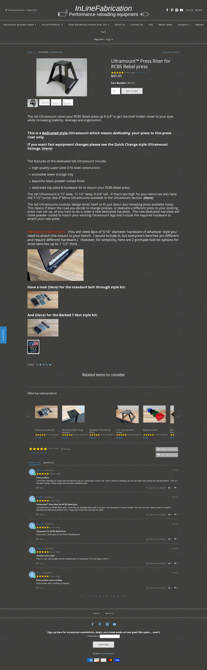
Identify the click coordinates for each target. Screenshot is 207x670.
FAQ (151, 24)
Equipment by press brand (19, 24)
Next (177, 52)
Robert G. (40, 470)
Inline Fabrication (106, 653)
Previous (168, 52)
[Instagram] (177, 10)
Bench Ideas (165, 24)
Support (184, 24)
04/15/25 (175, 573)
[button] (3, 335)
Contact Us (137, 24)
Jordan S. (39, 548)
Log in (109, 39)
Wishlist (199, 10)
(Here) (47, 148)
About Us (109, 613)
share (41, 488)
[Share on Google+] (47, 364)
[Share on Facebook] (37, 364)
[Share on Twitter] (40, 364)
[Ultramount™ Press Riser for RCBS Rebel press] (61, 60)
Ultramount (56, 52)
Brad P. (39, 573)
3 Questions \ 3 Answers (39, 453)
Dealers (199, 24)
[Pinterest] (172, 10)
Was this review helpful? (156, 488)
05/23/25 (175, 548)
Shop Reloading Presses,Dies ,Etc (88, 24)
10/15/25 (175, 497)
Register (99, 39)
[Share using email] (50, 364)
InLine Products (52, 24)
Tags (31, 52)
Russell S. (39, 497)
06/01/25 (175, 524)
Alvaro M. (40, 524)
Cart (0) (189, 10)
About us (120, 24)
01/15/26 (175, 470)
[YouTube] (181, 10)
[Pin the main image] (43, 364)
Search (96, 613)
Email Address (93, 636)
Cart (103, 32)
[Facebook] (167, 10)
